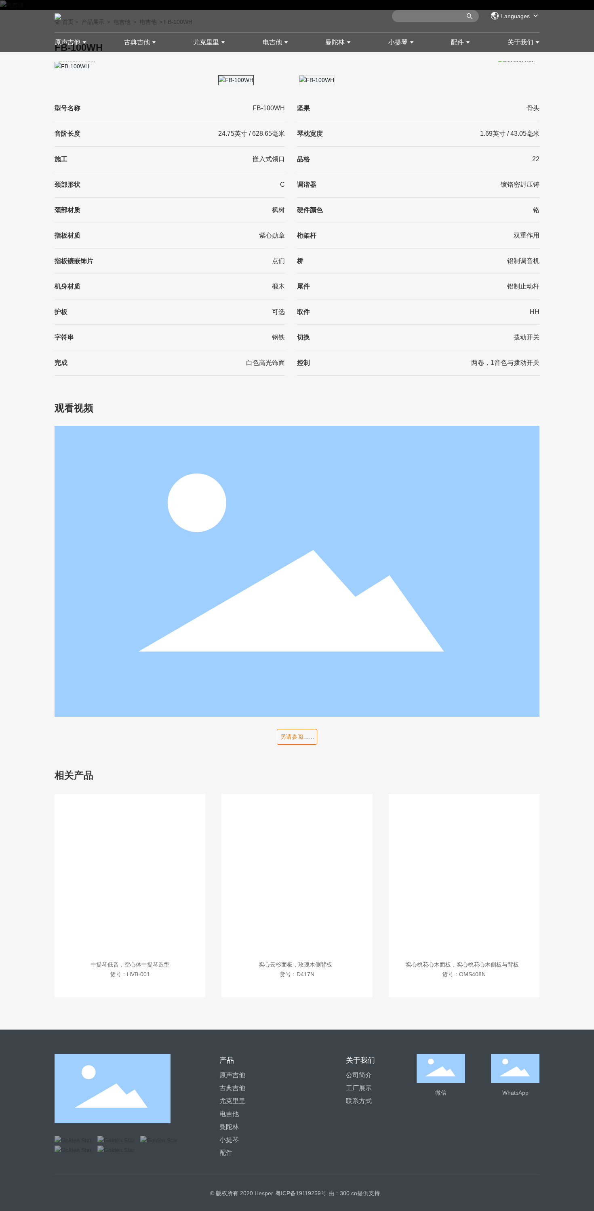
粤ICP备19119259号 (300, 1193)
